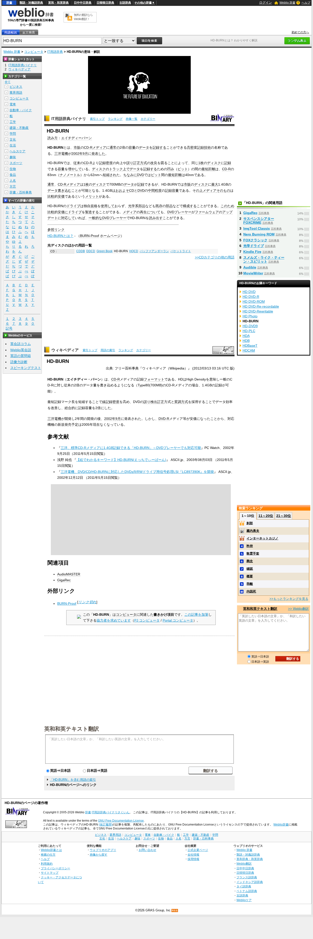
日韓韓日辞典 (105, 2)
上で (126, 169)
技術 (207, 147)
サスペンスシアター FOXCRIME (258, 220)
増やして (75, 169)
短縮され (109, 175)
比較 (50, 196)
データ (144, 147)
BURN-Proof (89, 236)
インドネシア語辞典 (249, 881)
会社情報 (193, 854)
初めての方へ (300, 32)
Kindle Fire (252, 252)
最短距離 (208, 169)
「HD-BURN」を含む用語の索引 (73, 780)
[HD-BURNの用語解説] (10, 32)
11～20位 (265, 516)
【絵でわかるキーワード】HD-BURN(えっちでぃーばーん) (121, 460)
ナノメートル (70, 175)
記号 (9, 328)
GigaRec (64, 580)
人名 (13, 180)
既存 (159, 206)
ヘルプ (306, 2)
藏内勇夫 (252, 531)
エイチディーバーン (76, 138)
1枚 (201, 163)
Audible (249, 267)
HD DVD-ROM (254, 301)
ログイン (265, 2)
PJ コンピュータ (147, 620)
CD (131, 190)
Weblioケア (244, 900)
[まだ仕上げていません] (79, 617)
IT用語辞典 (55, 52)
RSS (175, 910)
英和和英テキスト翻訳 (71, 728)
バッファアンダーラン (154, 251)
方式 (143, 163)
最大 (214, 184)
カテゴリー (148, 119)
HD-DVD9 (250, 326)
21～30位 (283, 516)
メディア (99, 147)
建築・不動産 (19, 128)
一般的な (95, 218)
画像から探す (98, 854)
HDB (246, 341)
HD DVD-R (251, 297)
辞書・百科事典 (21, 192)
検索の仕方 (48, 854)
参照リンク (56, 230)
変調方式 (181, 402)
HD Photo (250, 316)
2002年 (109, 419)
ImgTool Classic (256, 228)
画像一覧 (131, 119)
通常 (50, 184)
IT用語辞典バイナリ (68, 119)
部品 (141, 206)
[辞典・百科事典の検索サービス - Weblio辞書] (31, 16)
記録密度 (106, 163)
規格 (93, 206)
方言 (13, 186)
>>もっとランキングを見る (288, 599)
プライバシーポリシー (55, 868)
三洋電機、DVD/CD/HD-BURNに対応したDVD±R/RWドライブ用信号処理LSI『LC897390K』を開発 (137, 472)
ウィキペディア (65, 350)
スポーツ (16, 163)
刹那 (249, 523)
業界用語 (16, 92)
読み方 (52, 138)
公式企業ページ (198, 849)
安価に (63, 212)
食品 (13, 175)
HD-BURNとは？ (60, 236)
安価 (61, 196)
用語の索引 (108, 350)
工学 (13, 122)
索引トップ (97, 119)
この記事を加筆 (196, 614)
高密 (190, 147)
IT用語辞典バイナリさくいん (110, 812)
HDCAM (249, 350)
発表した (98, 154)
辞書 (9, 2)
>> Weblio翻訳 (298, 609)
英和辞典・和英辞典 (249, 859)
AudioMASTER (68, 574)
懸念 (249, 561)
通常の (115, 147)
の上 (199, 190)
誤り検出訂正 (154, 402)
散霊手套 (252, 553)
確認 (249, 568)
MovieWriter (253, 273)
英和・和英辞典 (58, 2)
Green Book (104, 251)
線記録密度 (110, 402)
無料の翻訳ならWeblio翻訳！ (83, 17)
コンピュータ (33, 52)
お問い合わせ (147, 849)
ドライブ (73, 206)
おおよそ (122, 190)
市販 (77, 147)
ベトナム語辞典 (246, 891)
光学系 (133, 206)
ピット (183, 169)
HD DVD (249, 292)
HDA (246, 336)
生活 (13, 145)
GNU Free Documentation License (121, 820)
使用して (107, 206)
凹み (170, 169)
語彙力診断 (18, 362)
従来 (76, 163)
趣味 (13, 157)
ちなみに (130, 175)
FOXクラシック (255, 240)
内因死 (251, 591)
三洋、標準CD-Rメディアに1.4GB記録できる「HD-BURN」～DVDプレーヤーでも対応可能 (131, 448)
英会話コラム (20, 344)
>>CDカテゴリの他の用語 (215, 257)
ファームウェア (207, 212)
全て (8, 81)
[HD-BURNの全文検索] (29, 32)
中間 (151, 190)
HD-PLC (249, 331)
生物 (13, 169)
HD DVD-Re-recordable (261, 306)
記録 (200, 147)
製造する (92, 212)
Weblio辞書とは (51, 849)
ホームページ (110, 236)
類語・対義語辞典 (31, 2)
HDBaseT (250, 345)
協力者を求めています (114, 620)
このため (227, 206)
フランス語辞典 (246, 877)
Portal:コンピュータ (178, 620)
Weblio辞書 (281, 824)
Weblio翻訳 (244, 863)
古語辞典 (125, 2)
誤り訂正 (133, 163)
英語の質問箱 (20, 356)
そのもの (223, 190)
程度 (158, 190)
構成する (190, 206)
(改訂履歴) (105, 824)
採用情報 (193, 859)
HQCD (133, 251)
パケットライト (180, 251)
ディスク (214, 163)
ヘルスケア (17, 151)
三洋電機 (61, 154)
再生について (150, 212)
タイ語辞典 (243, 886)
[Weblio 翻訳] (68, 17)
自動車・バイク (21, 110)
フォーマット (154, 379)
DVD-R (163, 419)
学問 (13, 133)
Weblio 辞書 (287, 2)
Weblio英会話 (20, 350)
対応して (68, 218)
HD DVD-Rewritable (258, 311)
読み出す (156, 218)
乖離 (249, 584)
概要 (249, 576)
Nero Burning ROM (259, 234)
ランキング (115, 119)
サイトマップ (49, 872)
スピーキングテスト (25, 368)
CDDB (80, 251)
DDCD (90, 251)
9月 (118, 419)
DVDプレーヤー (179, 212)
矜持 (249, 546)
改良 (153, 163)
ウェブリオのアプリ (103, 849)
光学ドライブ (253, 246)
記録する (159, 147)
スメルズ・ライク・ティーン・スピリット (263, 259)
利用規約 (47, 863)
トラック (116, 169)
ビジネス (16, 87)
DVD (140, 175)
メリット (92, 196)
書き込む (64, 190)
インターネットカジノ (262, 538)
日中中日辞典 (82, 2)
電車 (13, 104)
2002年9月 (79, 154)
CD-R (88, 147)
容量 (132, 147)
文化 (13, 139)
